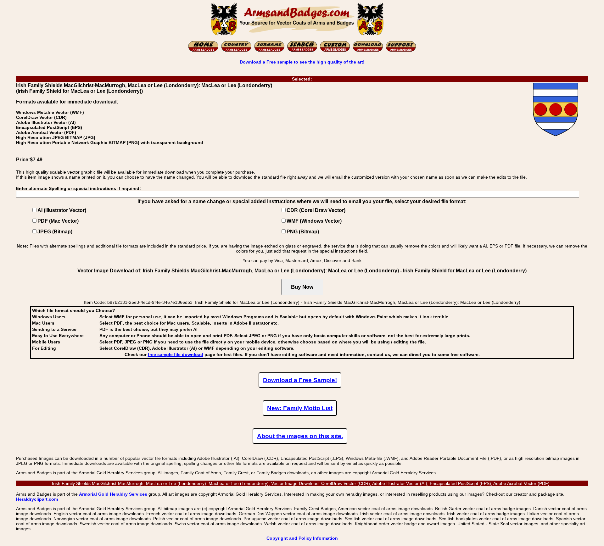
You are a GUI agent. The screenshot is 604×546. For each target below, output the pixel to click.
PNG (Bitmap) (303, 231)
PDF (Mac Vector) (58, 221)
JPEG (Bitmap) (54, 231)
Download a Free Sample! (300, 380)
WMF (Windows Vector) (314, 221)
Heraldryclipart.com (37, 499)
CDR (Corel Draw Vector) (316, 210)
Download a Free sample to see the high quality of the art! (302, 61)
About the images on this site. (300, 436)
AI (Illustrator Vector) (61, 210)
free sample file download (175, 354)
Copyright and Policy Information (302, 538)
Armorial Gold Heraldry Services (113, 494)
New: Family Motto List (300, 408)
